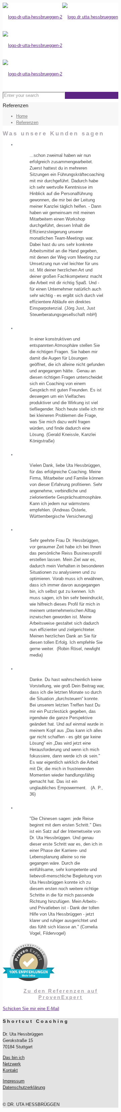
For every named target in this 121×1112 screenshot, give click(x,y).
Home (22, 116)
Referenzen (27, 122)
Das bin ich (14, 1057)
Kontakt (10, 1070)
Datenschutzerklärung (24, 1087)
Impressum (14, 1081)
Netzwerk (12, 1063)
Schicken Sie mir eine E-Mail (31, 1008)
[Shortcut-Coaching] (60, 45)
